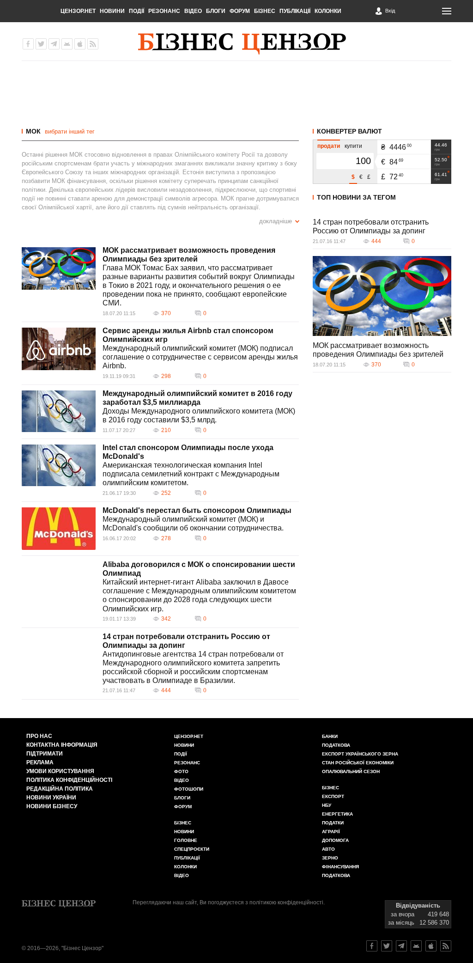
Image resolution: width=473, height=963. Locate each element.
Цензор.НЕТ (78, 11)
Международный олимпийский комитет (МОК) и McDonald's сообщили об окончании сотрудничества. (193, 523)
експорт (333, 796)
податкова (336, 875)
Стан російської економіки (358, 762)
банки (330, 736)
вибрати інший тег (70, 131)
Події (136, 11)
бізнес (330, 787)
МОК (33, 131)
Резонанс (164, 11)
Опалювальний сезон (351, 771)
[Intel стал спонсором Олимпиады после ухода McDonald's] (59, 465)
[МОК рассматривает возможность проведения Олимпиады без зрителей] (59, 268)
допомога (335, 840)
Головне (185, 840)
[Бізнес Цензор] (242, 44)
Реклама (40, 762)
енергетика (337, 814)
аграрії (331, 831)
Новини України (51, 797)
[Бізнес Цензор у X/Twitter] (41, 43)
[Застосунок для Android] (67, 43)
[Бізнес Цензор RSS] (92, 43)
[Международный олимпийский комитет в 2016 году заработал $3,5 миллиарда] (59, 411)
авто (328, 849)
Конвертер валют (349, 131)
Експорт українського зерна (360, 753)
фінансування (340, 866)
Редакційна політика (59, 789)
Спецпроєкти (191, 849)
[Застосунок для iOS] (79, 43)
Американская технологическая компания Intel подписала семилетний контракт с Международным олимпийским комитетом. (191, 474)
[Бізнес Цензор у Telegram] (54, 43)
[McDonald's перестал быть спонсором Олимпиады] (59, 528)
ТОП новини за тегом (356, 197)
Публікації (294, 11)
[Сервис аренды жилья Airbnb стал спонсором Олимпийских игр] (59, 349)
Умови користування (60, 771)
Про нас (39, 736)
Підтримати (44, 753)
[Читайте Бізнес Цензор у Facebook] (371, 945)
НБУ (326, 805)
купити (353, 146)
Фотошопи (188, 789)
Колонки (328, 11)
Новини (112, 11)
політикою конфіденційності (286, 902)
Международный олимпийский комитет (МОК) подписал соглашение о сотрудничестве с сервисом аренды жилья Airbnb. (200, 357)
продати (328, 146)
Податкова (336, 745)
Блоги (215, 11)
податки (333, 822)
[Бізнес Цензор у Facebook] (28, 43)
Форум (240, 11)
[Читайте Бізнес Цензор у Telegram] (401, 945)
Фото (181, 771)
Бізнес (264, 11)
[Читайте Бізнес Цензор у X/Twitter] (386, 945)
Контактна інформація (61, 745)
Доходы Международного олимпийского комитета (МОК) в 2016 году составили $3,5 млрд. (199, 415)
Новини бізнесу (51, 806)
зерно (330, 857)
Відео (193, 11)
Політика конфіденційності (69, 780)
